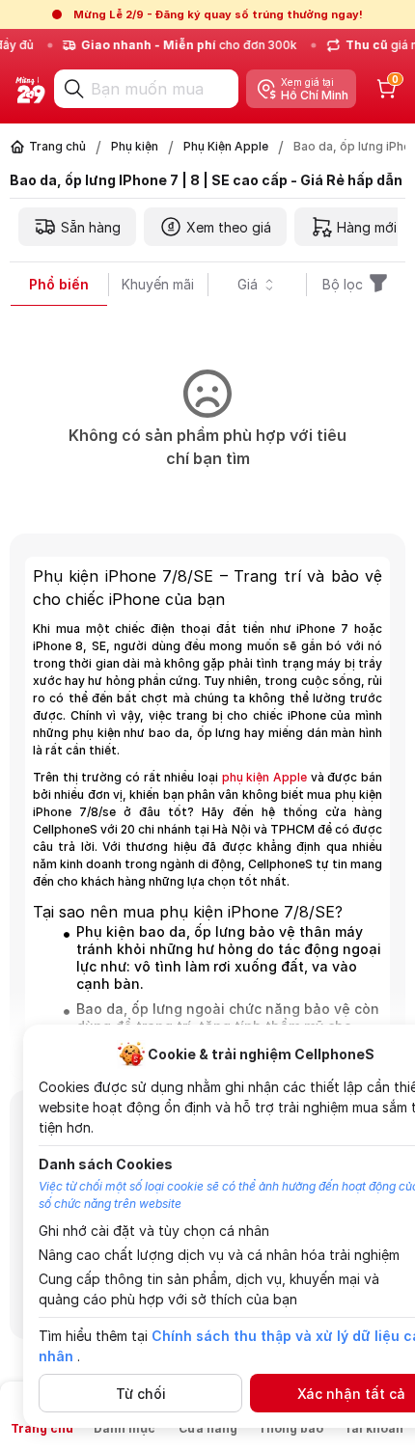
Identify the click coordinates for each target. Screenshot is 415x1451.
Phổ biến (59, 284)
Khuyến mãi (158, 284)
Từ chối (141, 1393)
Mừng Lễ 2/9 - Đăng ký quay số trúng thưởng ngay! (218, 14)
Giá (247, 284)
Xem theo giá (228, 227)
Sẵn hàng (91, 227)
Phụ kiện (134, 146)
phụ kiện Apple (264, 777)
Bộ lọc (342, 284)
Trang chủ (57, 146)
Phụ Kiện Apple (225, 146)
